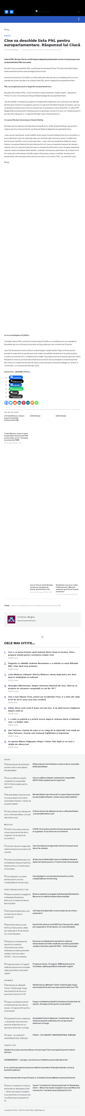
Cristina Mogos (13, 50)
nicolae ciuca (52, 605)
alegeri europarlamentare (21, 605)
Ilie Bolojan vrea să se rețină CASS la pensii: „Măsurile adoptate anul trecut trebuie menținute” (67, 588)
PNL (59, 605)
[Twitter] (11, 403)
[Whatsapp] (37, 403)
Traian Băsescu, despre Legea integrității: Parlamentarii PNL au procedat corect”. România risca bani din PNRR (16, 436)
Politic (7, 36)
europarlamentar (39, 605)
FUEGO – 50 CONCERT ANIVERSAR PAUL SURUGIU (54, 1035)
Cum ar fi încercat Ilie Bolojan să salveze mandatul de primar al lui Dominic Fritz (41, 587)
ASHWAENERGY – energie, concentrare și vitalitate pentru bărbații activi (36, 1060)
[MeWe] (28, 403)
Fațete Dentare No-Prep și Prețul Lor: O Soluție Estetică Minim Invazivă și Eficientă (39, 1078)
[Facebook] (6, 403)
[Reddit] (15, 403)
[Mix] (32, 403)
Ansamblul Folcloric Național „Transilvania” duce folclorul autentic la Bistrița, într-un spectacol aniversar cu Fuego (53, 1020)
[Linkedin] (19, 403)
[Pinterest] (24, 403)
